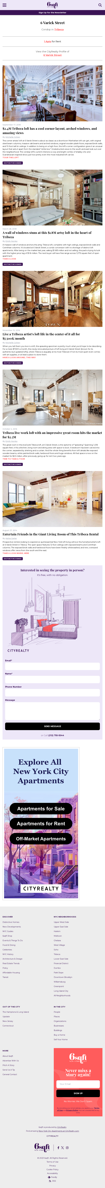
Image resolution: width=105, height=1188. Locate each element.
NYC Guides (8, 931)
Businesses (59, 1026)
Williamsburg (59, 982)
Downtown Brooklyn (63, 977)
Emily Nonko (11, 241)
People (57, 1012)
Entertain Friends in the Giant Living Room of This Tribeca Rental (51, 534)
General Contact (10, 1074)
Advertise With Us (11, 1061)
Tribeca (59, 29)
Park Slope (58, 972)
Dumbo (57, 968)
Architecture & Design (12, 959)
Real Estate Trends (11, 963)
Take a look (9, 259)
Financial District (61, 963)
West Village (59, 945)
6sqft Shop (7, 936)
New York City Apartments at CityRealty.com (59, 1131)
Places (57, 1016)
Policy (5, 968)
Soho (56, 950)
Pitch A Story (8, 1065)
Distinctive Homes (13, 163)
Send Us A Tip (9, 1070)
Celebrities (7, 950)
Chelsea (57, 940)
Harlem (57, 931)
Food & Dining (9, 945)
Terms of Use (52, 1162)
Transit (5, 977)
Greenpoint (59, 986)
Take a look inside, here (16, 553)
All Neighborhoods (62, 995)
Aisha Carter (11, 538)
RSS (54, 1181)
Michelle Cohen (13, 137)
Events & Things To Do (13, 940)
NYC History (8, 954)
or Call (52, 735)
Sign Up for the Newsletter (52, 12)
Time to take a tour (14, 459)
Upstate (6, 1016)
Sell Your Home (61, 1039)
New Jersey (8, 1021)
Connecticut (8, 1026)
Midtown (58, 936)
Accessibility (52, 1173)
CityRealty (61, 1127)
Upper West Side (61, 922)
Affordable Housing (11, 972)
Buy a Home (59, 1035)
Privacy (52, 1166)
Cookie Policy (52, 1169)
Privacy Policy (72, 1110)
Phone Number (13, 687)
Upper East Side (61, 927)
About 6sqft (8, 1056)
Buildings (58, 1030)
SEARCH (100, 5)
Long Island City (61, 991)
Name (8, 674)
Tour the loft (11, 157)
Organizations (60, 1021)
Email (8, 661)
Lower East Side (61, 959)
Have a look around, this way (19, 357)
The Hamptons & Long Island (16, 1012)
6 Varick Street (52, 55)
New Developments (12, 927)
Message (10, 700)
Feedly (54, 1177)
